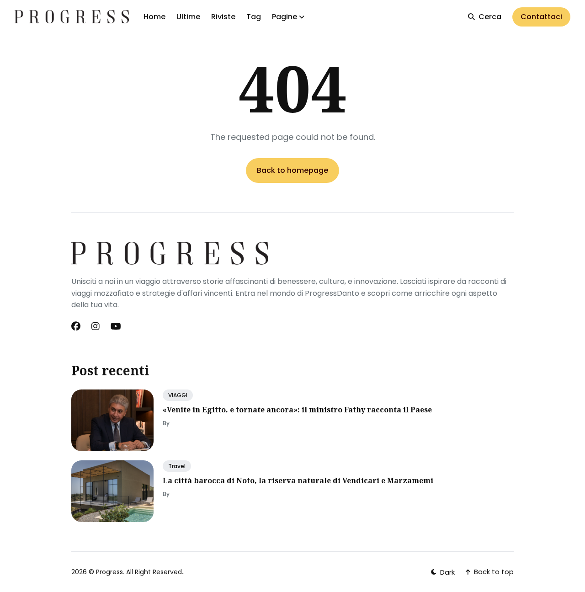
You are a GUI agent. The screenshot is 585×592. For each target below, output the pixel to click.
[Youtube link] (116, 326)
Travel (177, 466)
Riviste (223, 16)
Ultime (188, 16)
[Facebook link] (76, 326)
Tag (253, 16)
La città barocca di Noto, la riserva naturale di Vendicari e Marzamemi (298, 480)
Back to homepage (292, 170)
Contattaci (541, 16)
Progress (109, 571)
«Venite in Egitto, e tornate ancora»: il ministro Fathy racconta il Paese (297, 410)
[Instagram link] (95, 326)
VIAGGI (177, 395)
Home (154, 16)
